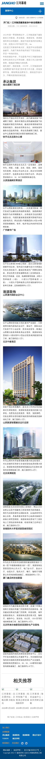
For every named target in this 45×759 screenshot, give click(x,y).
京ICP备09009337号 (31, 750)
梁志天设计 (36, 735)
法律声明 (35, 717)
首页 (28, 18)
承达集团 (5, 735)
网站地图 (6, 750)
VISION (5, 738)
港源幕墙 (26, 735)
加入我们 (5, 728)
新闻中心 (33, 18)
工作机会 (19, 717)
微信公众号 (23, 743)
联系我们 (27, 717)
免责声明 (17, 750)
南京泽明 (16, 738)
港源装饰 (16, 735)
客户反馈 (10, 717)
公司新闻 (40, 18)
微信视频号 (27, 743)
